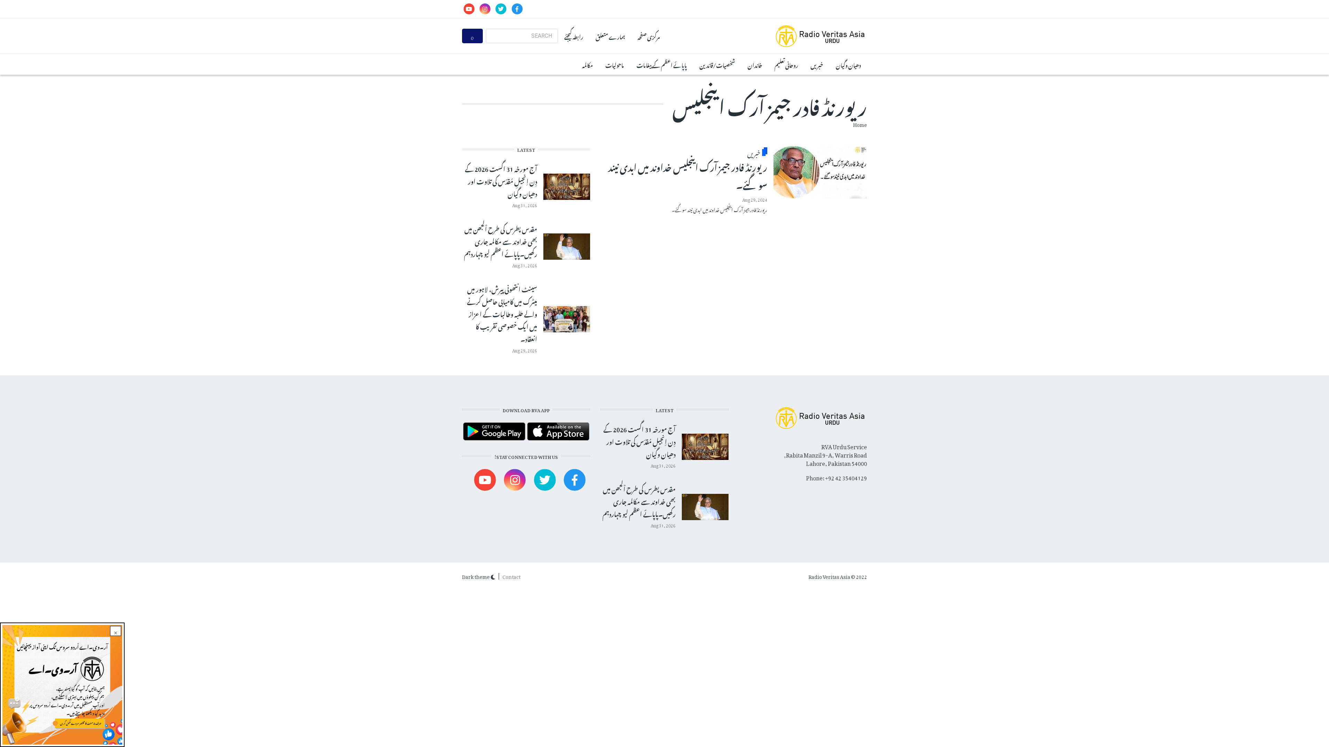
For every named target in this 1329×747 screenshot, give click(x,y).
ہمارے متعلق (610, 36)
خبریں (817, 64)
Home (860, 124)
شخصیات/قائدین (717, 64)
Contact (512, 576)
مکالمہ (587, 64)
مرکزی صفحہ (649, 36)
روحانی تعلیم (786, 64)
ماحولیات (614, 64)
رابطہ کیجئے (573, 36)
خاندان (755, 64)
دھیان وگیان (848, 64)
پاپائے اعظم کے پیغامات (661, 64)
